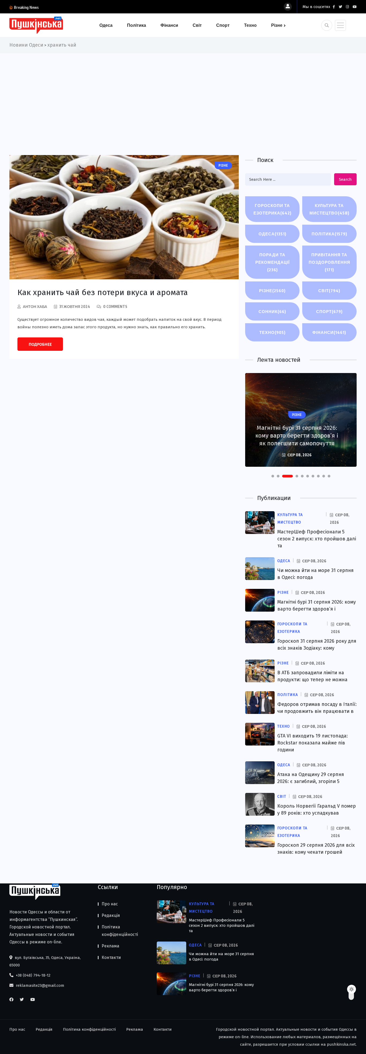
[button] (272, 476)
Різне (276, 25)
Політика (136, 25)
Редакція (111, 915)
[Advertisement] (183, 93)
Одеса (106, 25)
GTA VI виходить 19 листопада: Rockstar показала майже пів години (312, 743)
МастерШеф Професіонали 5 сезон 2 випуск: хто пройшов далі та (316, 539)
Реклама (110, 945)
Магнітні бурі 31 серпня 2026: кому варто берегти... (87, 7)
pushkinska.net (341, 1044)
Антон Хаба (35, 306)
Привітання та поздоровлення (329, 262)
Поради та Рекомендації (272, 262)
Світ (197, 25)
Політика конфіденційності (120, 930)
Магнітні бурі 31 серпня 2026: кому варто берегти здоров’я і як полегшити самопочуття (296, 435)
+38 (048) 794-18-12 (32, 975)
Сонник (272, 311)
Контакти (111, 957)
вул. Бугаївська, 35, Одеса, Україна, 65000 (45, 961)
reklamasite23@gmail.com (39, 985)
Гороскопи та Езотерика (272, 209)
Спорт (223, 25)
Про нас (110, 903)
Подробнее (40, 344)
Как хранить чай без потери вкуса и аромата (102, 292)
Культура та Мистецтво (329, 209)
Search (345, 179)
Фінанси (169, 25)
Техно (250, 25)
